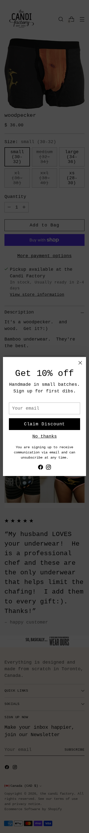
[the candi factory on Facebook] (41, 468)
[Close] (80, 363)
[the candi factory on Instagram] (48, 468)
